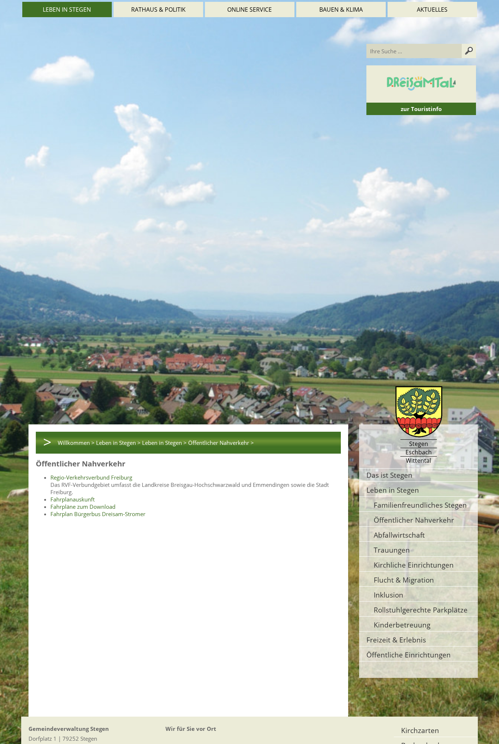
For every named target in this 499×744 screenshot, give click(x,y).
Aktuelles (432, 9)
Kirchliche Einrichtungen (414, 564)
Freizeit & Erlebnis (396, 639)
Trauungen (392, 549)
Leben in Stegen (67, 9)
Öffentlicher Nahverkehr (414, 519)
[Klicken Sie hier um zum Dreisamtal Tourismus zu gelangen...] (421, 99)
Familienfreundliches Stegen (420, 505)
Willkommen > (76, 442)
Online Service (249, 9)
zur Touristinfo (421, 108)
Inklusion (388, 594)
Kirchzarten (420, 730)
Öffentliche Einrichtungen (408, 654)
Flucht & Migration (404, 579)
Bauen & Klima (341, 9)
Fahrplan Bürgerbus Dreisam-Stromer (97, 514)
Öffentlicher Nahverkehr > (221, 442)
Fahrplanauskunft (72, 499)
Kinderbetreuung (402, 624)
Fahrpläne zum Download (82, 506)
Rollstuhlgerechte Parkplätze (421, 609)
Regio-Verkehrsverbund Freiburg (91, 477)
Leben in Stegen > (118, 442)
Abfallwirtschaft (399, 534)
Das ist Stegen (389, 475)
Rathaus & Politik (158, 9)
